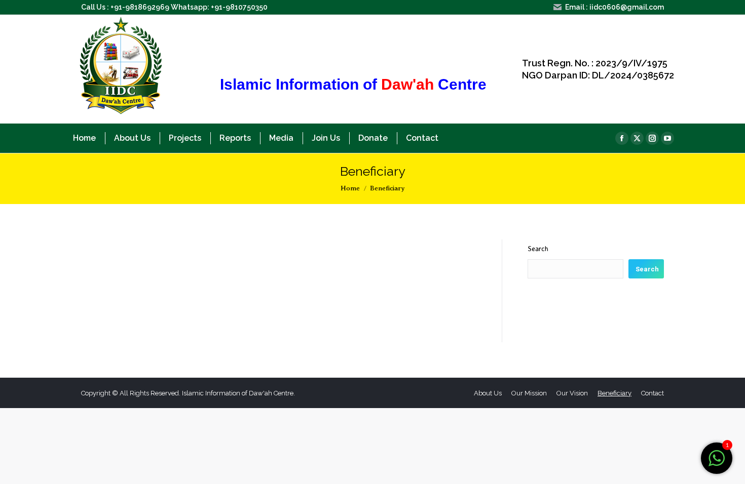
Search (538, 248)
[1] (717, 463)
